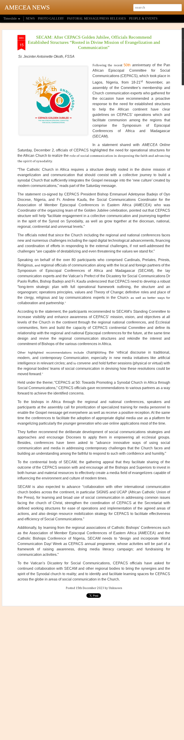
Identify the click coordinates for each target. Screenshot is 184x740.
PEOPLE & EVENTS (143, 18)
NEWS (30, 18)
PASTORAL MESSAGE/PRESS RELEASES (96, 18)
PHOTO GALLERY (51, 18)
